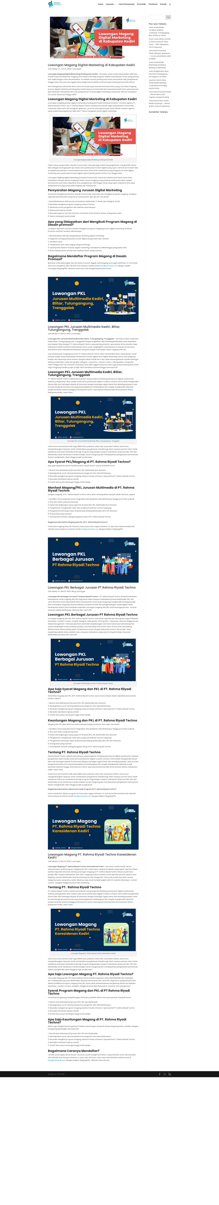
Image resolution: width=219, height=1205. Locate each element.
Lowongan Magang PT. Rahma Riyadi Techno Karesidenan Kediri (92, 856)
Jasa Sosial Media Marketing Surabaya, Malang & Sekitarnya (157, 65)
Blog (74, 591)
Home (100, 4)
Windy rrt (56, 69)
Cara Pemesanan (127, 4)
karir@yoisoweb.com (108, 266)
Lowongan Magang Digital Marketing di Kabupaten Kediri (91, 65)
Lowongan (77, 69)
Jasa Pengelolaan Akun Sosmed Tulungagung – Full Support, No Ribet (159, 74)
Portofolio (141, 4)
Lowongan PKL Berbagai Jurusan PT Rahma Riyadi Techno (92, 587)
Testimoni (153, 4)
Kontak (163, 4)
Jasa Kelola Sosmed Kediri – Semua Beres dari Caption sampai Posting (160, 94)
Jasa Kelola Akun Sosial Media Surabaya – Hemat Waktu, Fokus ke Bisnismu (159, 103)
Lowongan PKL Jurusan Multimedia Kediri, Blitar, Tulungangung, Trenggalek (84, 328)
